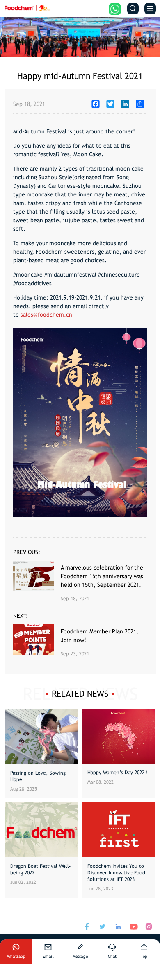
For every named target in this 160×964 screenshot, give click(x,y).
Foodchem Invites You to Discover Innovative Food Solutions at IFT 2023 (116, 872)
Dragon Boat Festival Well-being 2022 (40, 869)
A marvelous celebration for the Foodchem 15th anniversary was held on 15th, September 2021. (102, 576)
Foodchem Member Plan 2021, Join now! (99, 635)
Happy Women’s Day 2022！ (118, 772)
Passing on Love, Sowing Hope (38, 776)
